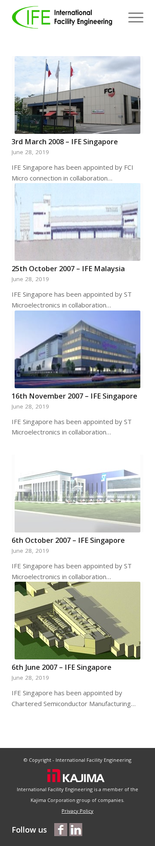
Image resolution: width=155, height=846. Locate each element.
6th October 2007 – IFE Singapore (68, 540)
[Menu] (131, 17)
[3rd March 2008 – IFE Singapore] (77, 95)
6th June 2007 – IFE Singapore (62, 667)
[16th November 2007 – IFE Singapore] (77, 349)
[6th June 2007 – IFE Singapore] (77, 620)
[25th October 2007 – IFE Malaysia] (77, 222)
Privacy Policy (77, 811)
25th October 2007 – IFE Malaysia (68, 268)
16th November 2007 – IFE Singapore (74, 396)
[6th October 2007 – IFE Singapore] (77, 493)
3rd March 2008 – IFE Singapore (65, 141)
